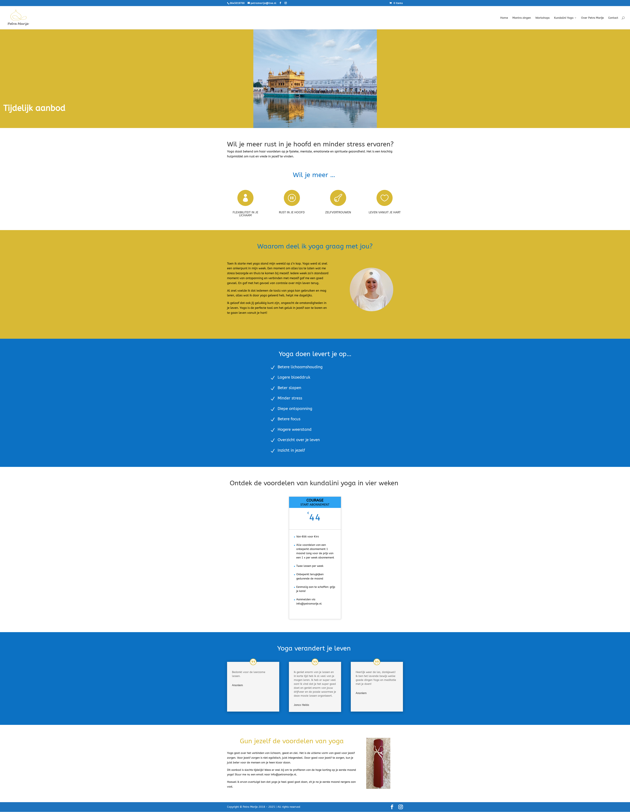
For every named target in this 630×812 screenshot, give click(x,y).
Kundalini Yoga (563, 18)
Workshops (542, 18)
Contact (613, 18)
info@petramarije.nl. (284, 774)
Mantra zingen (521, 18)
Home (504, 18)
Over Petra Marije (592, 18)
